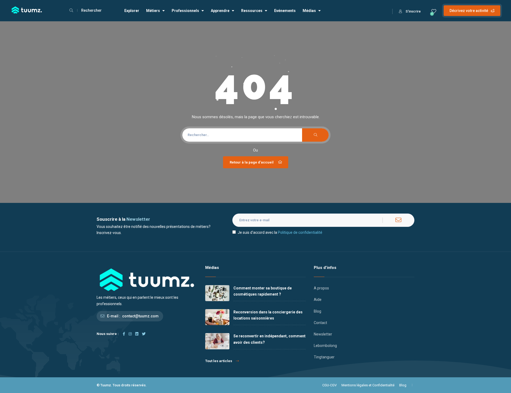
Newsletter (323, 334)
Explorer (131, 11)
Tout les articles (218, 361)
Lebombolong (325, 345)
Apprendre (220, 11)
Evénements (285, 11)
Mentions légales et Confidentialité (367, 385)
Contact (320, 323)
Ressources (251, 11)
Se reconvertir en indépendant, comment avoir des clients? (269, 339)
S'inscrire (413, 11)
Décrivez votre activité (469, 11)
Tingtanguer (324, 357)
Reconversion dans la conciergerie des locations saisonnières (268, 315)
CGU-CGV (329, 385)
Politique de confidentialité (300, 232)
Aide (318, 299)
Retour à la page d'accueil (252, 162)
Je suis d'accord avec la (280, 232)
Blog (317, 311)
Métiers (153, 11)
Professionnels (185, 11)
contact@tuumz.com (140, 316)
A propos (321, 288)
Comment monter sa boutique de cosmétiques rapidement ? (262, 291)
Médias (309, 11)
